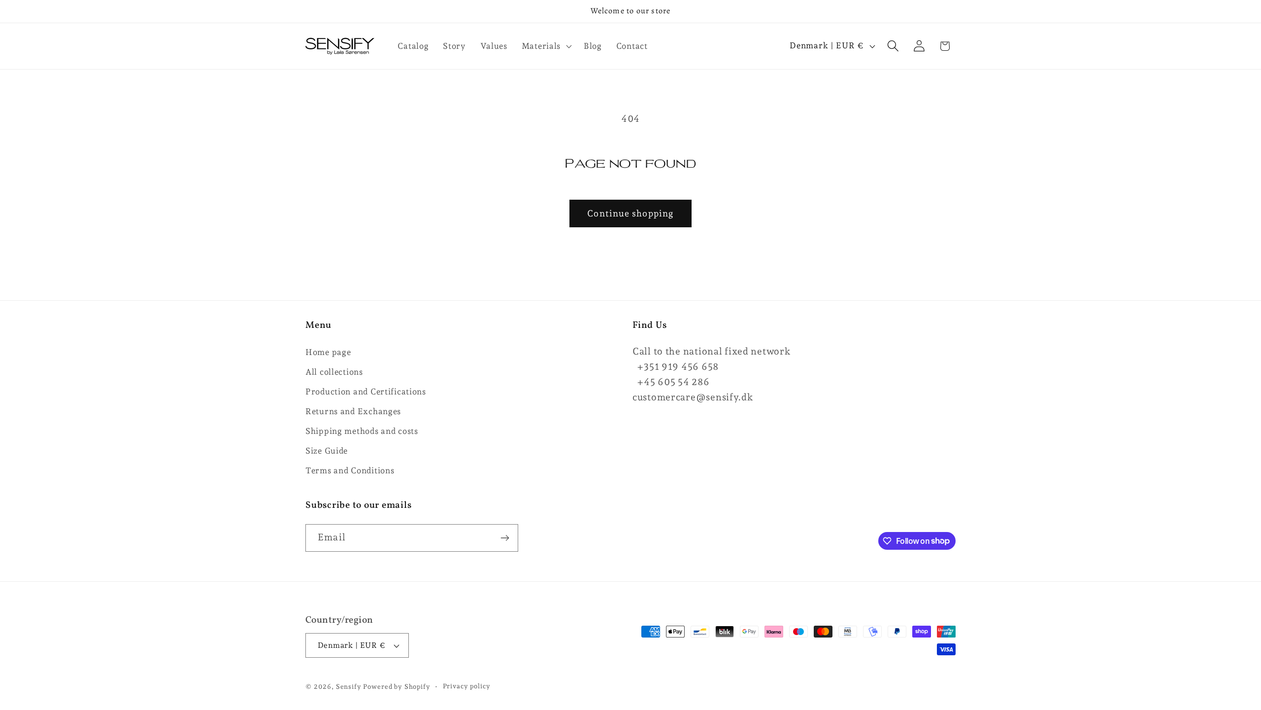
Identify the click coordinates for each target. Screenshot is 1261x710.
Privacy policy (467, 686)
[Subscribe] (505, 538)
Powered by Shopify (396, 686)
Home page (328, 352)
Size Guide (326, 451)
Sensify (349, 686)
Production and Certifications (365, 391)
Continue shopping (630, 213)
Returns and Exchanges (353, 411)
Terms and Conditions (349, 470)
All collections (334, 372)
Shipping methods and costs (361, 431)
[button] (545, 46)
